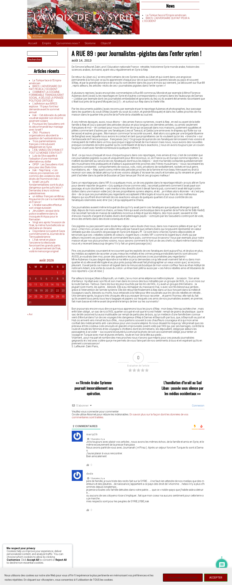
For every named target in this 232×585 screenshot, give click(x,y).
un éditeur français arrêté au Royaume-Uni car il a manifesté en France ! (46, 199)
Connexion (197, 405)
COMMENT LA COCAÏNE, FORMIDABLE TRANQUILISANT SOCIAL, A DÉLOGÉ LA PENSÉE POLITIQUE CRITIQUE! (46, 96)
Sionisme (90, 43)
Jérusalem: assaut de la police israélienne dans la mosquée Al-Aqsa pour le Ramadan (44, 215)
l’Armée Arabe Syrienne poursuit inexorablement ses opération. (93, 388)
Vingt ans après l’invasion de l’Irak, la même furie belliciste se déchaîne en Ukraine (47, 225)
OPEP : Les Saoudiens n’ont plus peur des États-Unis (46, 166)
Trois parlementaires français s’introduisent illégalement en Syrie (42, 144)
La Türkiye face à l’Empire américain (166, 15)
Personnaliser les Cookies (182, 577)
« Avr (30, 314)
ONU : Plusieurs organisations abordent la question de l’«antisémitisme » (46, 135)
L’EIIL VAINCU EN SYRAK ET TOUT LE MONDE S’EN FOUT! (46, 151)
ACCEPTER (215, 577)
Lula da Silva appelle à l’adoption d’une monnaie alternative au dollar (43, 158)
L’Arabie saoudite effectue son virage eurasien (45, 206)
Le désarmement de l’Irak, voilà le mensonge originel (45, 250)
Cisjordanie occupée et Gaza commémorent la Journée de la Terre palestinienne (47, 234)
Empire (46, 43)
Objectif (106, 43)
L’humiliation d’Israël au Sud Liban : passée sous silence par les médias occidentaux (183, 388)
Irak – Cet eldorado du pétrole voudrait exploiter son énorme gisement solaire (47, 118)
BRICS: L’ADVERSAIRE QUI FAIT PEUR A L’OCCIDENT (45, 88)
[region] (116, 576)
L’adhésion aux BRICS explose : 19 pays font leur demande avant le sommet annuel (44, 108)
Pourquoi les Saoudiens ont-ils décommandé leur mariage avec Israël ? (47, 126)
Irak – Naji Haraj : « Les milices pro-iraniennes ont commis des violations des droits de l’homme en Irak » (44, 174)
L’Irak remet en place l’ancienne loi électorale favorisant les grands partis (44, 242)
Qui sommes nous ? (68, 43)
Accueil (32, 43)
